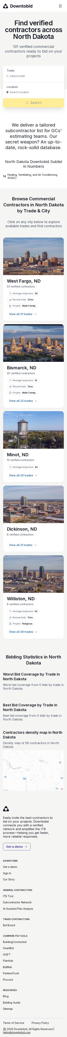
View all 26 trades (21, 631)
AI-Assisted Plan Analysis (18, 908)
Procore (8, 979)
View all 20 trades (21, 475)
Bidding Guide (11, 1002)
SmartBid (8, 948)
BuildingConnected (14, 941)
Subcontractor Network (17, 902)
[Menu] (60, 6)
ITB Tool (8, 896)
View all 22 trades (21, 400)
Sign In (7, 873)
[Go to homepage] (23, 6)
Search (36, 103)
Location (12, 86)
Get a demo (14, 846)
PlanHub (8, 960)
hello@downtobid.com (17, 1032)
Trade (10, 70)
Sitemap (8, 1008)
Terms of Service (13, 1022)
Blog (6, 996)
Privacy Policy (40, 1022)
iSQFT (7, 954)
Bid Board (9, 925)
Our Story (9, 879)
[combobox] (10, 76)
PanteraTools (11, 973)
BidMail (7, 967)
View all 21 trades (20, 314)
